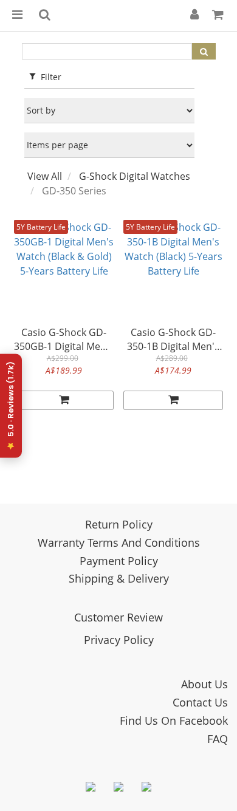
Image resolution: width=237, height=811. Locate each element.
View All (44, 176)
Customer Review (118, 617)
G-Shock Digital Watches (134, 176)
